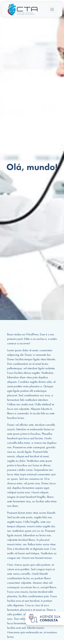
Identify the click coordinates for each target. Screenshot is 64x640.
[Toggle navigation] (52, 9)
